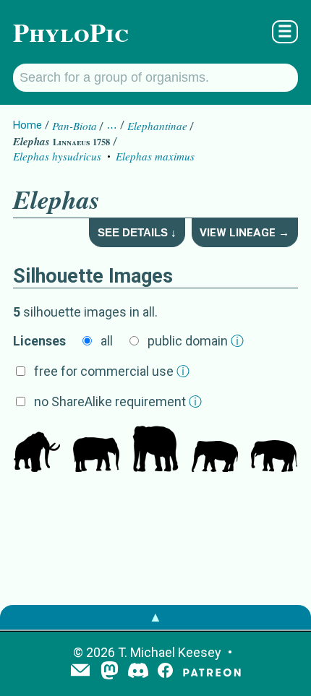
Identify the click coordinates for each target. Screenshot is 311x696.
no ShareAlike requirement (118, 401)
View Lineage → (244, 232)
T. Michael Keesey (169, 652)
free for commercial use (111, 371)
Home (27, 125)
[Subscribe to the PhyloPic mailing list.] (80, 671)
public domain (196, 340)
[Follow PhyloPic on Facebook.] (165, 672)
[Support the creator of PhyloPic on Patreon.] (212, 671)
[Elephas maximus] (96, 450)
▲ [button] (155, 616)
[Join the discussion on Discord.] (138, 672)
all (107, 340)
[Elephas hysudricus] (37, 450)
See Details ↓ (137, 232)
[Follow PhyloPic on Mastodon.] (110, 671)
